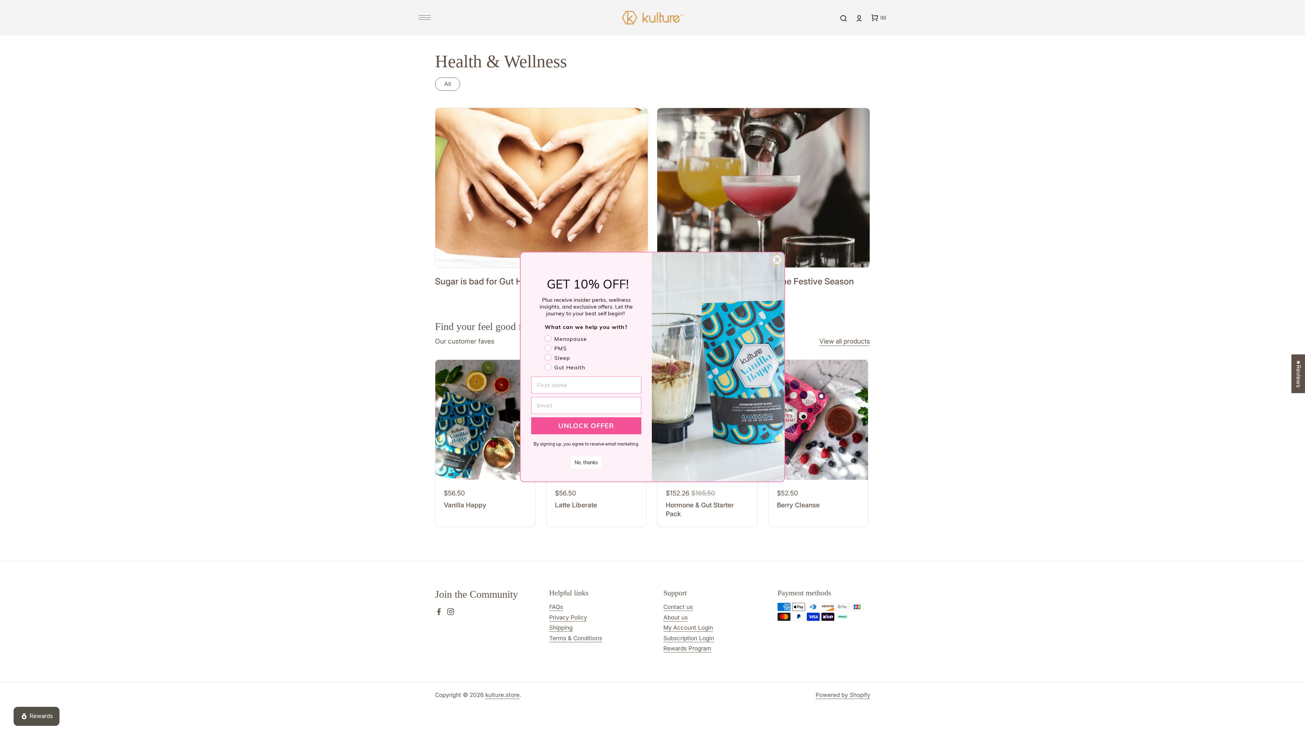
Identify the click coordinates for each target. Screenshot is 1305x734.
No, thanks (586, 462)
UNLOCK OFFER (586, 425)
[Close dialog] (777, 260)
